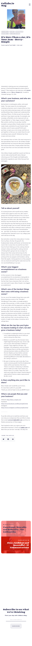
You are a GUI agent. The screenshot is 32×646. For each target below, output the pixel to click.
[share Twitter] (3, 439)
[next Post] (16, 529)
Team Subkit (12, 45)
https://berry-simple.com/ (14, 399)
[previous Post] (16, 545)
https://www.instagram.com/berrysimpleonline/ (14, 407)
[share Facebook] (8, 439)
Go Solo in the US (19, 31)
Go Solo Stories (5, 33)
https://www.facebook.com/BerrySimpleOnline (14, 403)
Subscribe (16, 626)
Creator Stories (5, 31)
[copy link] (12, 439)
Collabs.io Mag (7, 4)
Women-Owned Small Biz (15, 33)
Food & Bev (12, 31)
